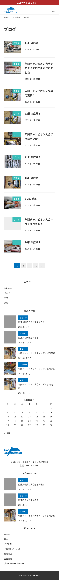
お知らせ (8, 288)
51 (35, 265)
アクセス (8, 544)
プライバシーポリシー (14, 563)
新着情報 (8, 553)
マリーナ (8, 298)
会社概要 (8, 558)
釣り (6, 303)
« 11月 (7, 433)
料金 (6, 539)
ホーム (7, 534)
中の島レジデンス (12, 548)
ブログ (7, 293)
